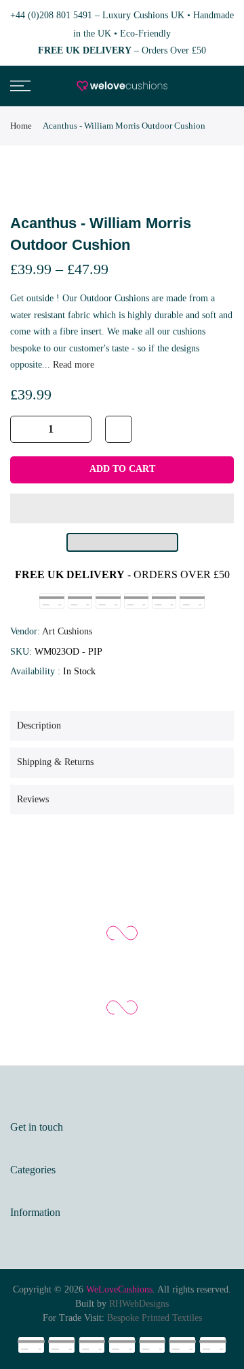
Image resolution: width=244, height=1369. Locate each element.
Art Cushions (67, 631)
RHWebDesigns (139, 1304)
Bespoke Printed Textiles (154, 1318)
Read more (72, 365)
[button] (122, 508)
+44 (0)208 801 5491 (51, 15)
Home (21, 126)
